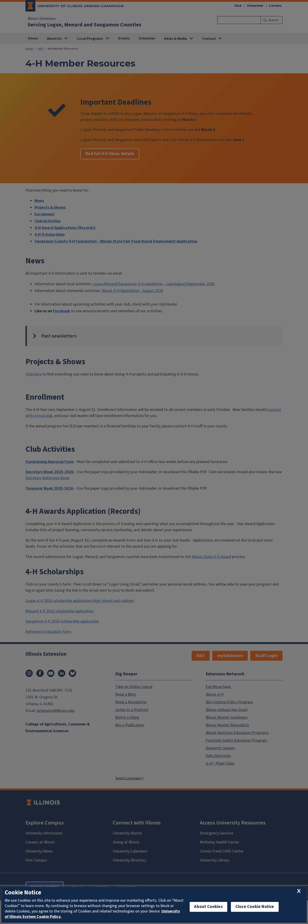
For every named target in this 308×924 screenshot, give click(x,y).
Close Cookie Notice (254, 907)
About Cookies (208, 907)
